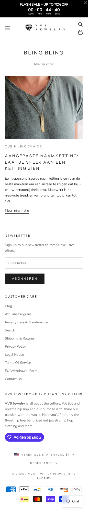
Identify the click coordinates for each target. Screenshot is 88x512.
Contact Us (13, 379)
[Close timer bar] (85, 2)
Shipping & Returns (20, 338)
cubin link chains (23, 146)
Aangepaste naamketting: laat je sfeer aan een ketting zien (42, 162)
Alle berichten (44, 64)
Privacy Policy (15, 346)
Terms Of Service (18, 362)
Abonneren (24, 278)
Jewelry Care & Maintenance (26, 322)
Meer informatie (17, 210)
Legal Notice (14, 354)
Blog (8, 306)
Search (10, 330)
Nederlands (41, 463)
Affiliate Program (18, 314)
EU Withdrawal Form (21, 370)
